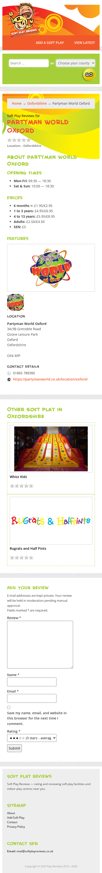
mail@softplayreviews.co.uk (35, 851)
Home (17, 103)
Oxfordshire (37, 103)
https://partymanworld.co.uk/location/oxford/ (50, 379)
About (11, 813)
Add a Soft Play (50, 42)
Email (13, 691)
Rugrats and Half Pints (28, 548)
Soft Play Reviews (23, 20)
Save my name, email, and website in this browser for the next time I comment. (37, 718)
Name (13, 675)
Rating (13, 731)
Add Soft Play (15, 818)
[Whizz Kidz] (51, 449)
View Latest (84, 42)
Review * (14, 618)
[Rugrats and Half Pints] (51, 520)
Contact (12, 822)
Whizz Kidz (18, 476)
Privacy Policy (16, 827)
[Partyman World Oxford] (51, 268)
